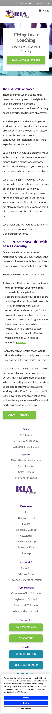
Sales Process (26, 471)
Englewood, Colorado (26, 599)
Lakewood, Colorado (26, 605)
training (21, 342)
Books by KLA (26, 547)
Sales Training (26, 465)
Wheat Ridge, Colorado (26, 610)
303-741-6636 (43, 3)
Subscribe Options (26, 654)
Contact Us (26, 638)
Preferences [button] (23, 692)
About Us (26, 568)
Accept (26, 698)
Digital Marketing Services (26, 460)
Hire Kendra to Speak (26, 477)
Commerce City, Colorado (26, 593)
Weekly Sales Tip (25, 3)
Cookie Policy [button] (13, 689)
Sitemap (26, 553)
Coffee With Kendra (26, 665)
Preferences (26, 708)
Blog (26, 512)
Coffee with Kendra (26, 517)
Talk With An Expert (19, 414)
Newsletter (26, 535)
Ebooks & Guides (26, 529)
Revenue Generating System (26, 579)
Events (26, 523)
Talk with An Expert (26, 60)
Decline (26, 703)
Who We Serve (26, 573)
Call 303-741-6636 (26, 627)
